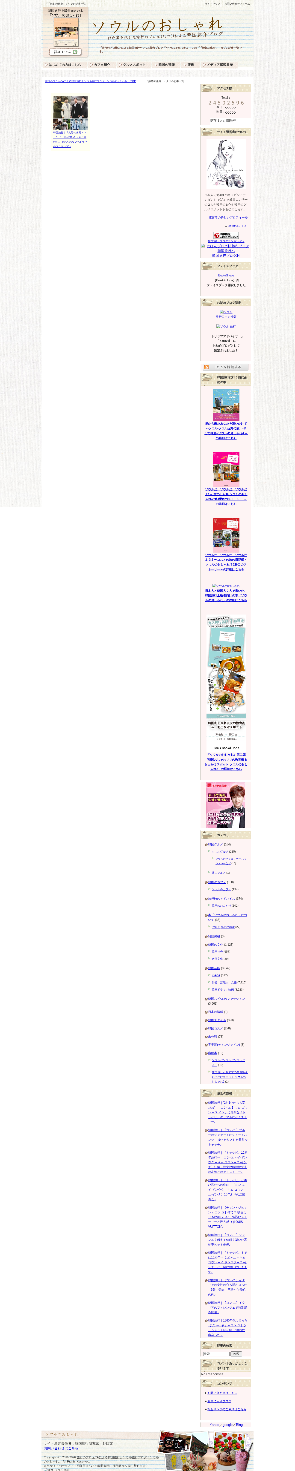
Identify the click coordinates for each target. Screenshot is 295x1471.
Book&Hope (226, 275)
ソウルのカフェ (221, 889)
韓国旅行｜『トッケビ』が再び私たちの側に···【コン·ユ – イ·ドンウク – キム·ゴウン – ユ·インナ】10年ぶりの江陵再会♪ (227, 1189)
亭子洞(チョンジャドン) (224, 1044)
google (228, 1425)
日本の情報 (215, 1012)
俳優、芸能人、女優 (224, 982)
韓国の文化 (215, 944)
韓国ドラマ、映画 (223, 989)
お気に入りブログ (219, 1401)
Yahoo (214, 1425)
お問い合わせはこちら (222, 1393)
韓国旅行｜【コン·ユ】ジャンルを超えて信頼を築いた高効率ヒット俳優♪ (227, 1239)
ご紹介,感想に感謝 (223, 927)
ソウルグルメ (220, 851)
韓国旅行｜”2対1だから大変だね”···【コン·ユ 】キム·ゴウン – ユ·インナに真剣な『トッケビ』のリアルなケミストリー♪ (228, 1112)
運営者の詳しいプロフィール (228, 217)
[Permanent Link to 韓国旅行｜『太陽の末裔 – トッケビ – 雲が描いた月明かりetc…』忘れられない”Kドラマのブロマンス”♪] (70, 127)
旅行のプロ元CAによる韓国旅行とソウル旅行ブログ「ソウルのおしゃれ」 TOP (90, 81)
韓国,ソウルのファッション (226, 998)
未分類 (212, 1036)
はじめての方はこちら (65, 64)
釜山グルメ (219, 872)
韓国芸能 (214, 968)
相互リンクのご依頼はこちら (226, 1409)
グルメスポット (134, 64)
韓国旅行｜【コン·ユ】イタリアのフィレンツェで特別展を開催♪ (227, 1307)
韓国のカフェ (217, 882)
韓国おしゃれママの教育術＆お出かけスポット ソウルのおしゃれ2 (230, 1077)
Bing (239, 1425)
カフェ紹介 (102, 64)
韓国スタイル (217, 1020)
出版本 (212, 1053)
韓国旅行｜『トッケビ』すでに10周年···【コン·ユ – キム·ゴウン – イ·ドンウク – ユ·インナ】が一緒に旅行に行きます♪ (227, 1262)
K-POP (216, 975)
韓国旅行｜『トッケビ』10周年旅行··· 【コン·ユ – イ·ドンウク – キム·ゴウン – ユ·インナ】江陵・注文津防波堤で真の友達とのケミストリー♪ (227, 1162)
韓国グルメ (215, 844)
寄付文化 (217, 958)
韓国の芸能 (167, 64)
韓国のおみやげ (221, 905)
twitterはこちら (238, 225)
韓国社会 (217, 951)
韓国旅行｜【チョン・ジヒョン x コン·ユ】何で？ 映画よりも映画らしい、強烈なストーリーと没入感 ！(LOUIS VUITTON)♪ (227, 1217)
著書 (191, 64)
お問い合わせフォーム (237, 3)
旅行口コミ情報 (226, 317)
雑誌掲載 (214, 936)
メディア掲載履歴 (220, 64)
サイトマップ (212, 3)
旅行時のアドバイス (221, 898)
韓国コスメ (215, 1028)
